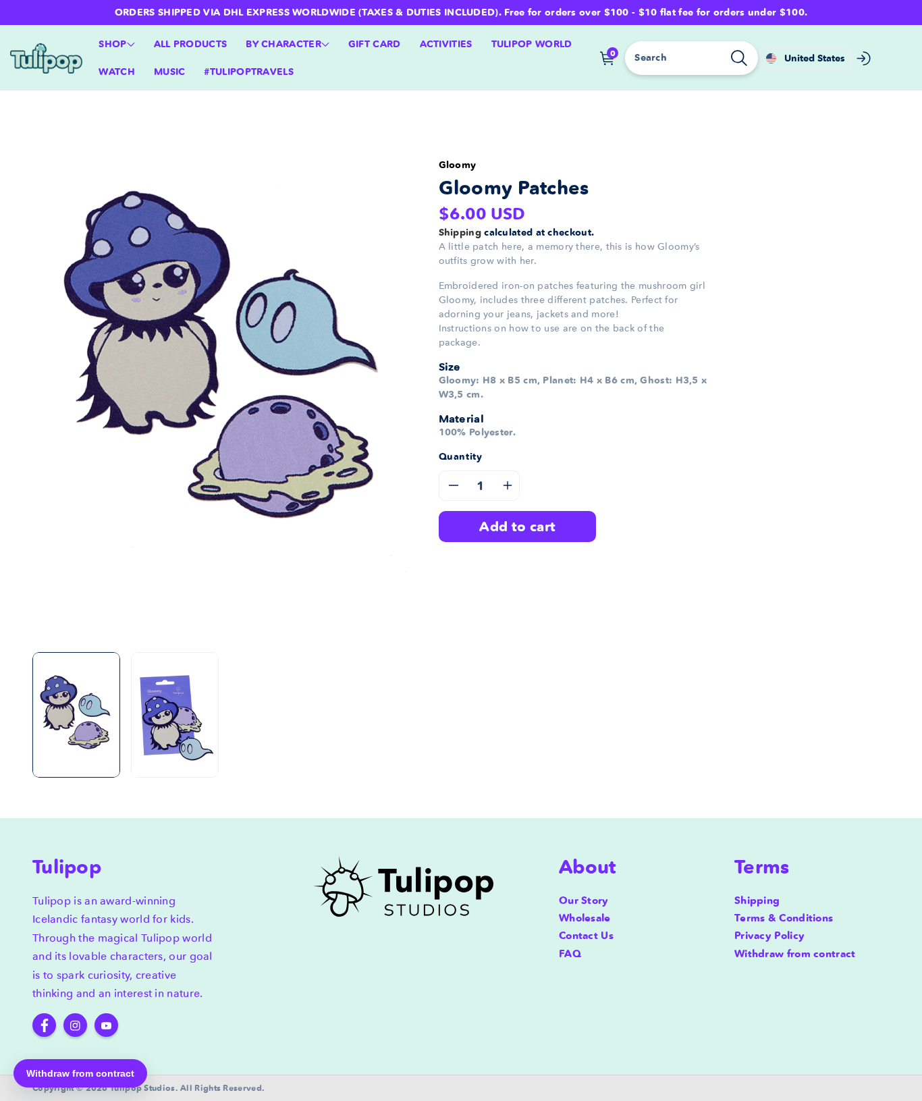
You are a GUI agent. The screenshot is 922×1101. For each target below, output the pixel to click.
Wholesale (585, 917)
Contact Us (586, 935)
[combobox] (691, 58)
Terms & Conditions (783, 917)
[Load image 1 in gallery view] (76, 714)
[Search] (739, 58)
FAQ (570, 953)
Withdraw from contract (795, 953)
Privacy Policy (769, 935)
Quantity (461, 456)
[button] (116, 44)
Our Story (584, 900)
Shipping (460, 232)
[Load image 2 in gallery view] (175, 714)
